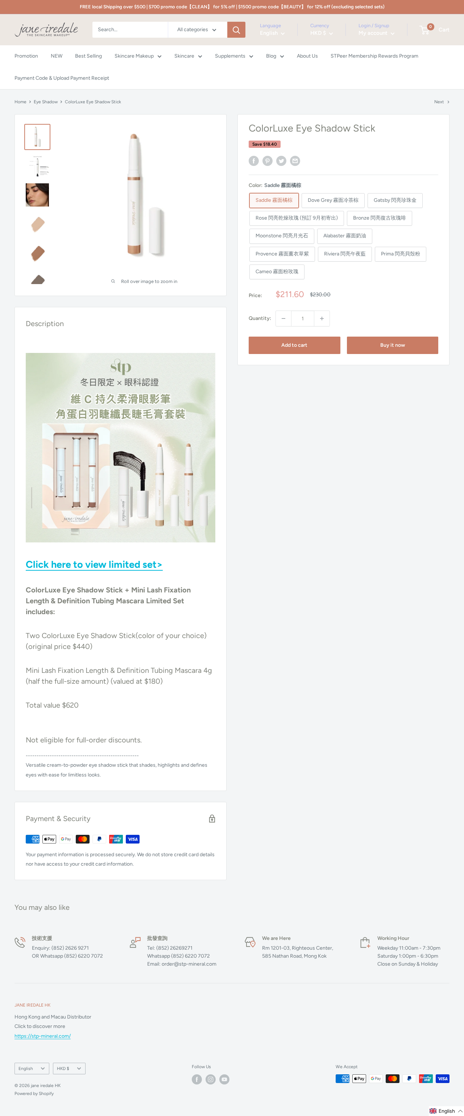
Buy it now (392, 345)
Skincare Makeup (134, 56)
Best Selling (88, 56)
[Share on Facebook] (254, 161)
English (25, 1068)
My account (374, 33)
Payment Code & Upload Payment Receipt (61, 78)
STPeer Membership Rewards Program (374, 56)
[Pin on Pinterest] (267, 161)
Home (20, 101)
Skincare (184, 56)
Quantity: (260, 318)
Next (439, 101)
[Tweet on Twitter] (281, 161)
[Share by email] (295, 161)
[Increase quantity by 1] (322, 318)
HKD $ (63, 1068)
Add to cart (294, 345)
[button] (446, 1111)
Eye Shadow (46, 101)
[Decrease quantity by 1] (283, 318)
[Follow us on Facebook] (197, 1079)
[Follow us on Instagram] (211, 1079)
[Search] (236, 30)
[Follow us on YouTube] (224, 1079)
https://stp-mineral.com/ (42, 1036)
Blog (271, 56)
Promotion (26, 56)
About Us (307, 56)
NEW (56, 56)
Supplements (230, 56)
